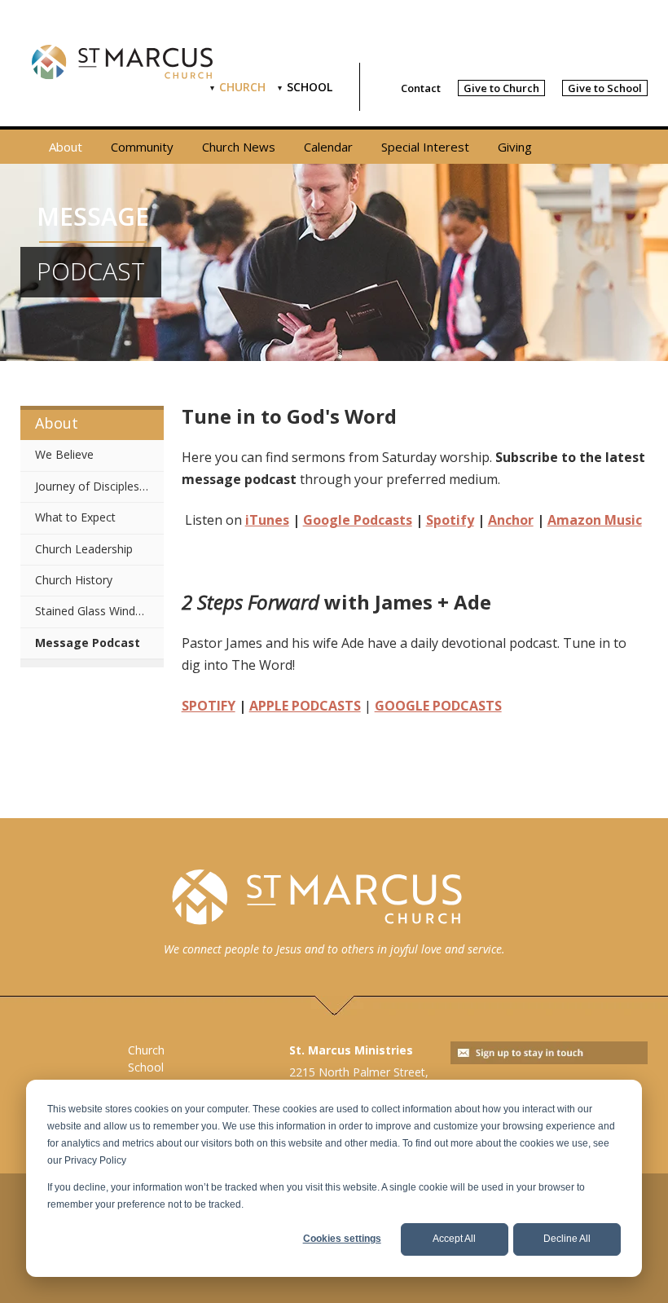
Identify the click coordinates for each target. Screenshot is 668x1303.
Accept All (454, 1238)
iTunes (267, 520)
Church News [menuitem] (238, 147)
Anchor (511, 520)
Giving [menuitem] (515, 147)
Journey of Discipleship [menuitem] (95, 486)
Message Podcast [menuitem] (87, 642)
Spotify (450, 520)
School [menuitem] (309, 87)
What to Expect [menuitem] (75, 517)
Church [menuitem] (242, 87)
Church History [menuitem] (73, 580)
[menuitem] (501, 88)
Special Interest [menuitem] (425, 147)
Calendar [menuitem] (328, 147)
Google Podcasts (357, 520)
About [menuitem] (65, 147)
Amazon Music (594, 520)
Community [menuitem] (142, 147)
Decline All (567, 1238)
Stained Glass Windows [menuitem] (96, 610)
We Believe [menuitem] (64, 454)
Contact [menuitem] (421, 88)
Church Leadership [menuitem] (84, 549)
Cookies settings (342, 1238)
